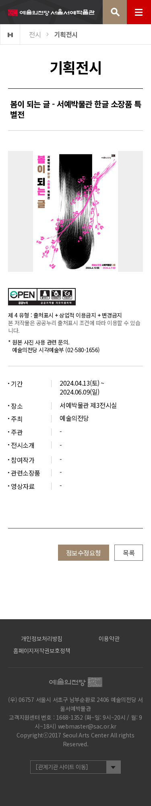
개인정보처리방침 (41, 639)
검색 (115, 12)
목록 (128, 553)
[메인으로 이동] (51, 12)
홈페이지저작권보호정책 (41, 651)
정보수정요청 (83, 553)
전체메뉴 (139, 12)
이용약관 (109, 639)
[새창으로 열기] (42, 296)
